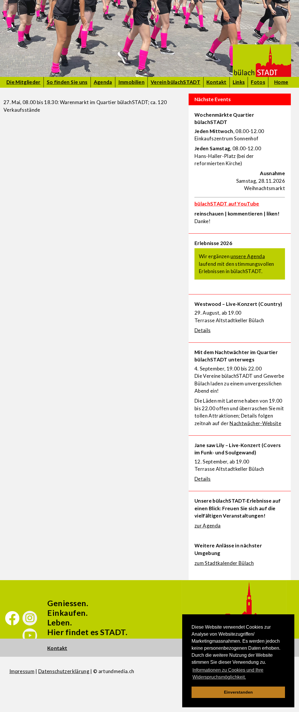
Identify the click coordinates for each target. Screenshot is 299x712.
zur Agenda (207, 526)
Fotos (258, 82)
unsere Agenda (247, 256)
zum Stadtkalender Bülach (224, 563)
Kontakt (216, 82)
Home (281, 82)
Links (239, 82)
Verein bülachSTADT (175, 82)
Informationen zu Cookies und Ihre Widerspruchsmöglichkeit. (227, 674)
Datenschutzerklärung (63, 671)
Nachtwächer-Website (255, 423)
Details (202, 330)
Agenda (103, 82)
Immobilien (131, 82)
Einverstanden (238, 692)
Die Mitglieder (23, 82)
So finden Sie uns (67, 82)
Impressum (21, 671)
